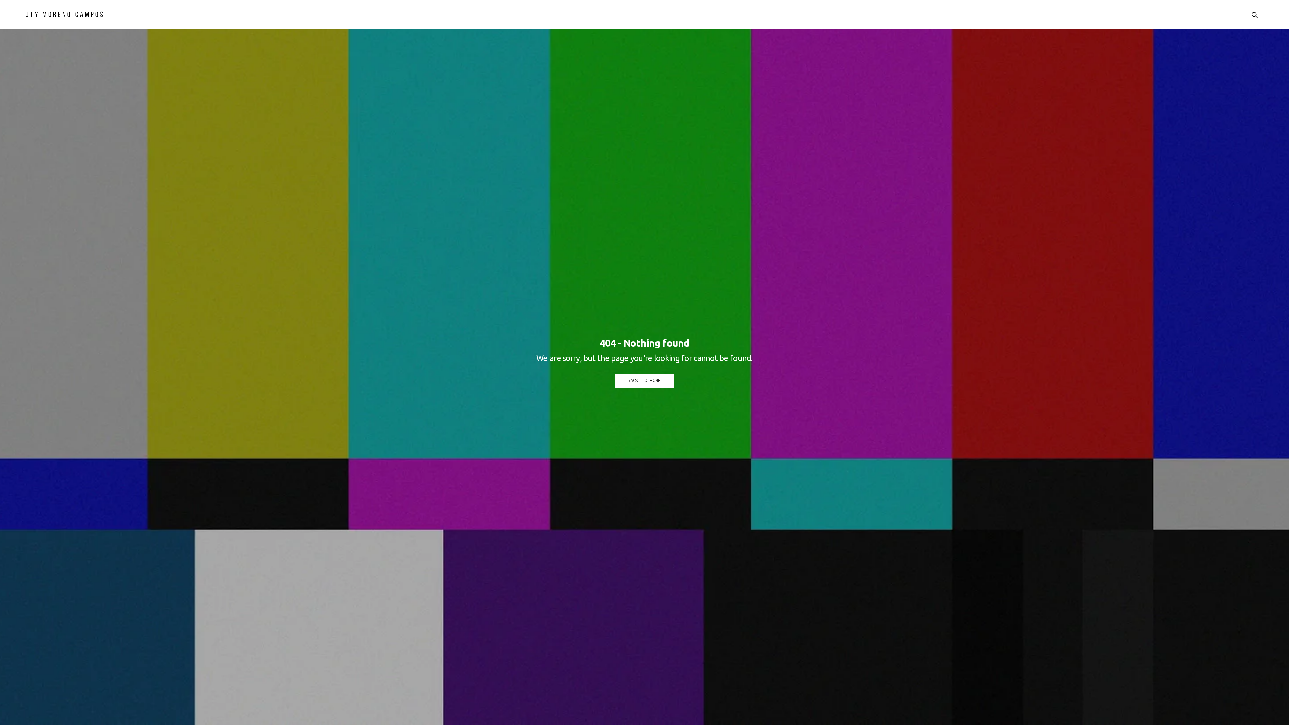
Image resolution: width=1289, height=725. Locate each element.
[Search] (1255, 15)
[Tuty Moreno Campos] (62, 14)
